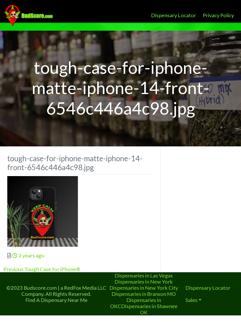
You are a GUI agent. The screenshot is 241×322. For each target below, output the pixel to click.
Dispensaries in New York (144, 281)
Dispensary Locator (173, 15)
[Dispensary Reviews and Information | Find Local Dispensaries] (29, 14)
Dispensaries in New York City (143, 288)
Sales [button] (191, 300)
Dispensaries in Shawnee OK (149, 309)
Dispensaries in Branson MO (144, 294)
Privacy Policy (218, 15)
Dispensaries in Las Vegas (144, 275)
